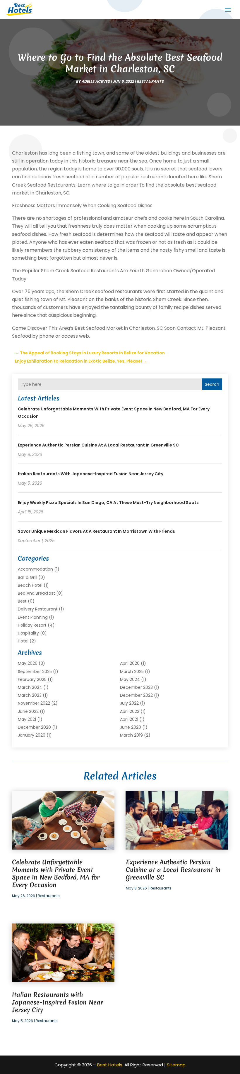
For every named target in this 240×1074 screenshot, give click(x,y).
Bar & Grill (27, 577)
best (22, 601)
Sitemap (176, 1065)
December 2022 (136, 695)
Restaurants (150, 81)
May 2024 (130, 679)
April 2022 (129, 711)
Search (212, 384)
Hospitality (28, 633)
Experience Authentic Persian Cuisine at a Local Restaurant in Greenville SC (98, 445)
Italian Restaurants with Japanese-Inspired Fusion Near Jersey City (90, 474)
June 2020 (130, 727)
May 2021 (27, 719)
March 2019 (131, 735)
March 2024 (30, 687)
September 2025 (35, 671)
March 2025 (132, 671)
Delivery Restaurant (38, 609)
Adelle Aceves (96, 81)
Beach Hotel (30, 585)
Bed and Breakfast (36, 593)
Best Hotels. (110, 1065)
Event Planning (33, 617)
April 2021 (129, 719)
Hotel (23, 641)
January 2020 (31, 735)
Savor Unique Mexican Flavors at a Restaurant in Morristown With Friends (96, 531)
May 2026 (27, 663)
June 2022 (28, 711)
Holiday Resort (32, 625)
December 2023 (136, 687)
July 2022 (129, 703)
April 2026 (130, 663)
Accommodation (35, 569)
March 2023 (30, 695)
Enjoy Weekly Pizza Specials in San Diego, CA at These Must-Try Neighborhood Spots (108, 502)
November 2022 (34, 703)
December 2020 (34, 727)
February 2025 (32, 679)
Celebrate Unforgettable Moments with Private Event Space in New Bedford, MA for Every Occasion (56, 873)
